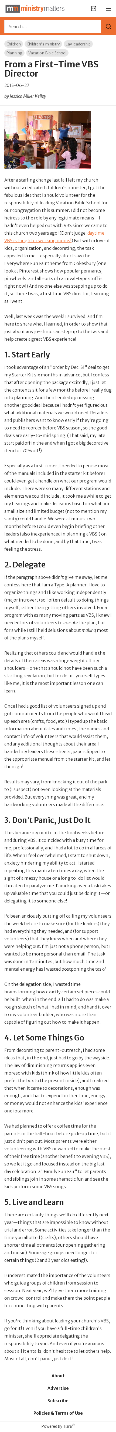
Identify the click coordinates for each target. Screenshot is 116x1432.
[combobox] (52, 26)
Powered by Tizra (58, 1426)
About (58, 1375)
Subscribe (58, 1400)
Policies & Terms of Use (58, 1413)
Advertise (58, 1388)
